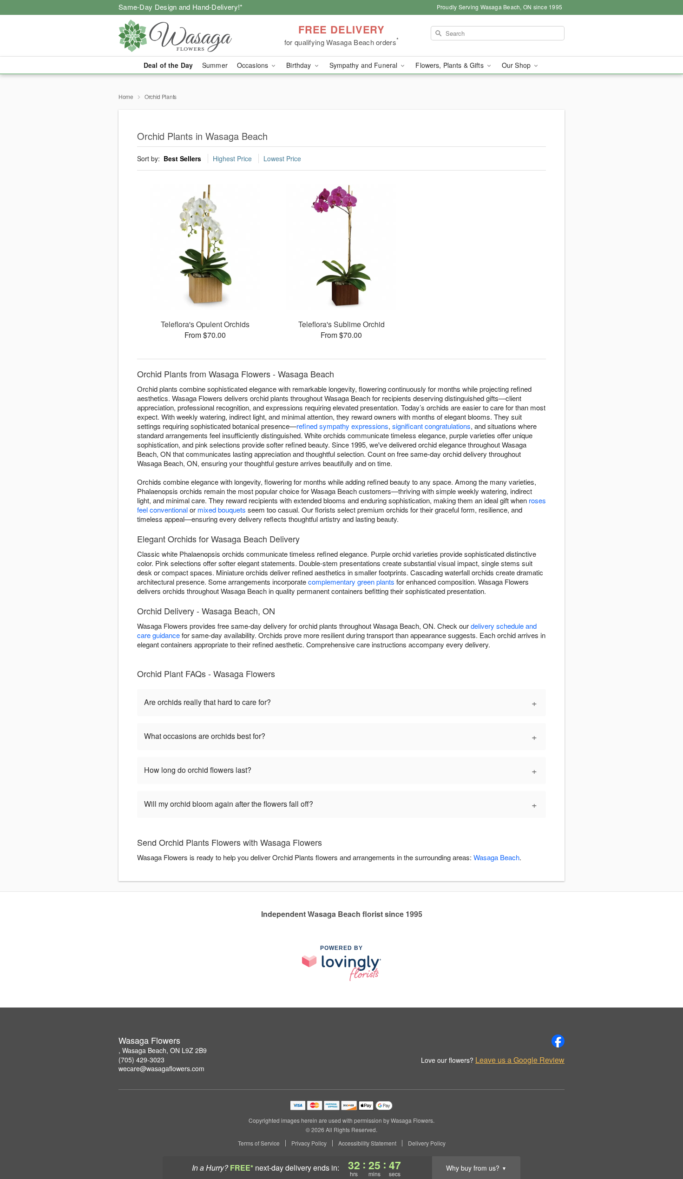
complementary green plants (351, 581)
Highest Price (232, 158)
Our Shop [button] (517, 65)
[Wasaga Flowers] (185, 36)
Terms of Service (259, 1143)
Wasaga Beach (496, 857)
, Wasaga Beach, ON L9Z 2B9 (162, 1050)
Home (125, 96)
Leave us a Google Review (520, 1060)
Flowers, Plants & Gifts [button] (450, 65)
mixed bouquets (221, 509)
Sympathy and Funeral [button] (364, 65)
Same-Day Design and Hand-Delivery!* (180, 7)
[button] (658, 1139)
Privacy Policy (309, 1143)
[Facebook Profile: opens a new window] (558, 1040)
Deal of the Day (168, 65)
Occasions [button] (253, 65)
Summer (215, 65)
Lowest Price (282, 158)
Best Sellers (182, 158)
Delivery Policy (427, 1143)
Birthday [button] (299, 65)
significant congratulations (431, 426)
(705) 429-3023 (141, 1059)
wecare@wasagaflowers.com (161, 1068)
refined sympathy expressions (342, 426)
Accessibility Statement (367, 1143)
